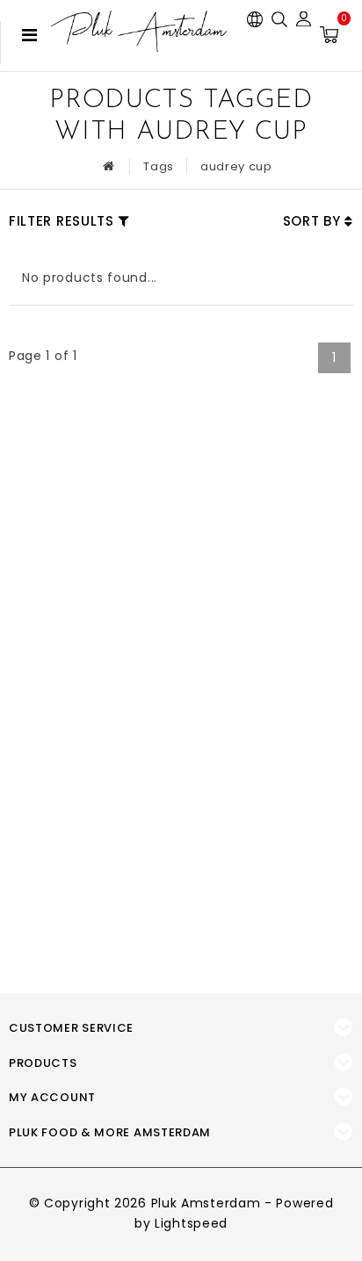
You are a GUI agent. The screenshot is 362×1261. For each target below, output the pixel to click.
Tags (158, 166)
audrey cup (236, 166)
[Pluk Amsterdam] (139, 31)
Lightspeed (191, 1223)
